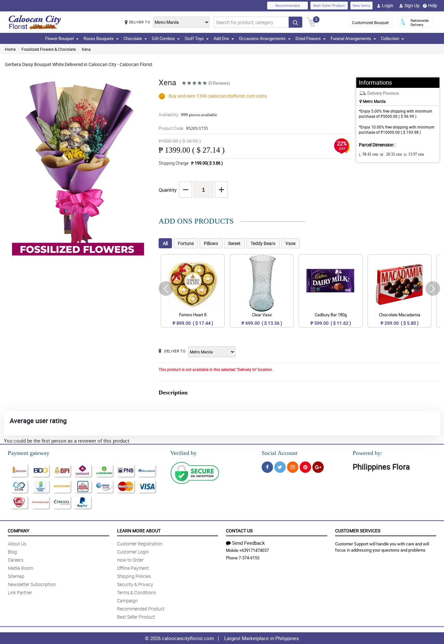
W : (391, 154)
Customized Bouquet (370, 22)
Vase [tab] (290, 243)
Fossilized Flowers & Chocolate (48, 49)
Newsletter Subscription (32, 584)
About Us (17, 544)
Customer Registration (140, 544)
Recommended (287, 5)
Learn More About (139, 531)
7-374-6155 (249, 558)
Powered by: (367, 453)
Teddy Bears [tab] (263, 243)
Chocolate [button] (133, 38)
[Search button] (295, 22)
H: (414, 154)
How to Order (130, 560)
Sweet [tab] (234, 243)
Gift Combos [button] (163, 38)
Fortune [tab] (186, 243)
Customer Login (133, 552)
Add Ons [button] (221, 38)
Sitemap (16, 576)
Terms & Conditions (136, 592)
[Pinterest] (305, 467)
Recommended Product (140, 609)
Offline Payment (133, 568)
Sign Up (412, 5)
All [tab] (165, 243)
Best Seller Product (329, 5)
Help (432, 5)
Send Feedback (248, 543)
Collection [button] (390, 38)
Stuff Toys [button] (194, 38)
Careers (15, 560)
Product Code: (183, 128)
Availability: (188, 114)
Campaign (127, 600)
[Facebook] (267, 467)
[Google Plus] (318, 467)
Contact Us (239, 531)
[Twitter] (280, 467)
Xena (86, 49)
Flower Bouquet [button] (59, 38)
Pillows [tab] (211, 243)
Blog (12, 552)
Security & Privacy (135, 584)
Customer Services (357, 531)
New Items (361, 5)
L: (368, 154)
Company (18, 531)
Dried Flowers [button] (308, 38)
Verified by (183, 453)
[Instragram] (292, 467)
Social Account (279, 453)
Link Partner (20, 592)
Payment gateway (28, 453)
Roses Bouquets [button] (99, 38)
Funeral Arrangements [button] (351, 38)
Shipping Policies (134, 576)
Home (10, 49)
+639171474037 (254, 550)
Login (387, 5)
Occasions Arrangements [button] (262, 38)
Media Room (20, 568)
